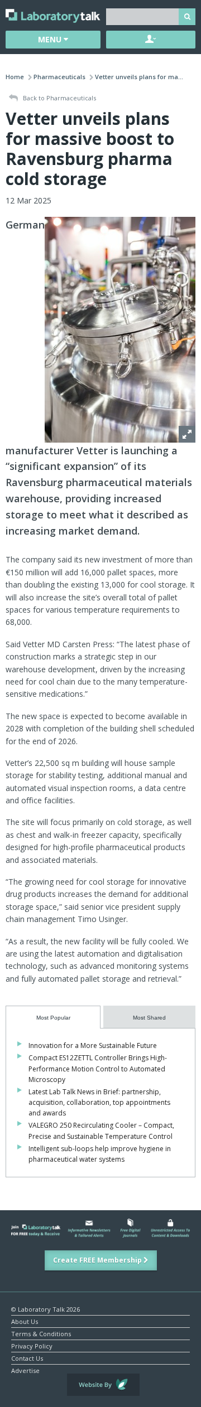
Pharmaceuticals (59, 76)
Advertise (25, 1370)
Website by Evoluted (103, 1385)
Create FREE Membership (98, 1260)
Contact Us (27, 1357)
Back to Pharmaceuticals (58, 98)
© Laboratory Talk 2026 (45, 1308)
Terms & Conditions (41, 1333)
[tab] (53, 1017)
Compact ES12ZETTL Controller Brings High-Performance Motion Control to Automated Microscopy (97, 1068)
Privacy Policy (31, 1345)
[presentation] (53, 1017)
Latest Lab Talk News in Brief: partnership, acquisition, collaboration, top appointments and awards (99, 1102)
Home (15, 76)
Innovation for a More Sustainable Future (92, 1045)
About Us (24, 1320)
